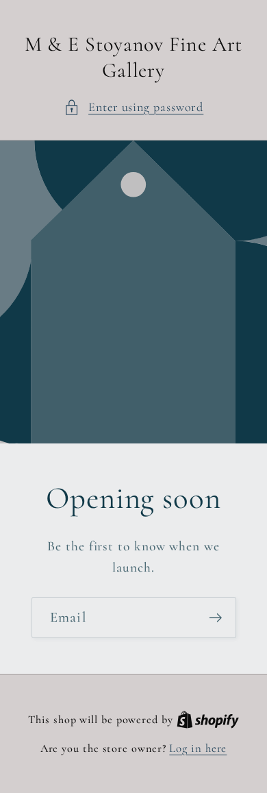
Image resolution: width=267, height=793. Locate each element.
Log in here (198, 748)
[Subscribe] (215, 618)
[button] (134, 107)
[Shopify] (208, 719)
